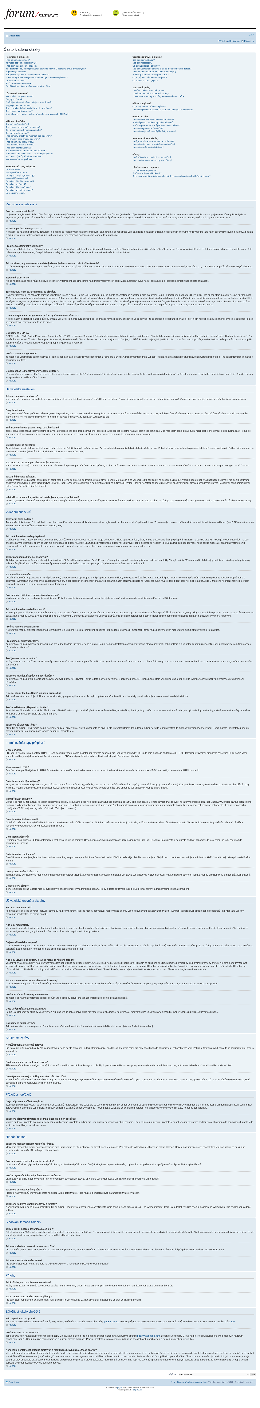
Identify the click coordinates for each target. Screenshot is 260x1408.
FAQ (223, 41)
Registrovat (234, 41)
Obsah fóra (14, 36)
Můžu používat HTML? (16, 172)
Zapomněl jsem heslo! (16, 71)
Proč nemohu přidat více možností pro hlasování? (29, 136)
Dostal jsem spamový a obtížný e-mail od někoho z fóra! (158, 96)
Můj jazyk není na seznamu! (19, 105)
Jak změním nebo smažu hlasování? (23, 139)
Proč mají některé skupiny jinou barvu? (150, 74)
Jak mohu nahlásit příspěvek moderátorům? (26, 150)
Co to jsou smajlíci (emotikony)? (20, 175)
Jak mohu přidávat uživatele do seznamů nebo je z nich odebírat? (162, 109)
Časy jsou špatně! (14, 99)
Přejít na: (172, 1374)
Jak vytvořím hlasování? (17, 133)
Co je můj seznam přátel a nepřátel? (149, 106)
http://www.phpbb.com (148, 1336)
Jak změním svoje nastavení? (19, 96)
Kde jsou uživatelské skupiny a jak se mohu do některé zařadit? (161, 69)
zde (233, 1321)
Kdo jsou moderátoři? (142, 63)
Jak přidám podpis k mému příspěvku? (24, 130)
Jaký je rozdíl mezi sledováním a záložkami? (153, 141)
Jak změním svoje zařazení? (19, 111)
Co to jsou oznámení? (16, 184)
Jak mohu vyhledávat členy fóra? (147, 128)
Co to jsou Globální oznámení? (20, 181)
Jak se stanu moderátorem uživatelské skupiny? (154, 71)
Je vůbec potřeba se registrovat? (21, 63)
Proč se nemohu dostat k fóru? (20, 142)
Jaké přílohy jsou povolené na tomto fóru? (151, 157)
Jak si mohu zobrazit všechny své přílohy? (152, 160)
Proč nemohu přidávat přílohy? (20, 145)
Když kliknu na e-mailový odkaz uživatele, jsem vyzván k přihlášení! (37, 114)
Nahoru (12, 220)
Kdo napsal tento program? (144, 170)
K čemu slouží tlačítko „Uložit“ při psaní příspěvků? (29, 153)
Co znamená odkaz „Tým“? (145, 80)
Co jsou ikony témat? (15, 193)
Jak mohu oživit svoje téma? (19, 159)
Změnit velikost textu (251, 35)
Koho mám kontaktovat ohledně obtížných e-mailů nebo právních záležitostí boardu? (171, 176)
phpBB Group (111, 1321)
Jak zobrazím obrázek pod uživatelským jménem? (29, 108)
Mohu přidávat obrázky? (17, 178)
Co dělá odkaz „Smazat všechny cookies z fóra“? (29, 86)
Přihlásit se (249, 41)
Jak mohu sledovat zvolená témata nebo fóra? (153, 144)
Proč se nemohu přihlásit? (18, 60)
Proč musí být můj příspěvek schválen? (24, 156)
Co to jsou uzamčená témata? (19, 190)
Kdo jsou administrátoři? (143, 60)
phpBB (120, 1388)
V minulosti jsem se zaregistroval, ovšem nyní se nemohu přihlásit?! (37, 77)
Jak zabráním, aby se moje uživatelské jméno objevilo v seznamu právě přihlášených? (46, 69)
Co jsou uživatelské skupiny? (146, 66)
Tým (173, 1382)
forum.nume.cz (37, 15)
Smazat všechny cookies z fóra (192, 1382)
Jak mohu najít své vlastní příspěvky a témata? (154, 131)
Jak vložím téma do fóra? (17, 124)
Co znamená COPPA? (16, 80)
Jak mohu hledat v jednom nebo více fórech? (153, 119)
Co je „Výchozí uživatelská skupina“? (149, 77)
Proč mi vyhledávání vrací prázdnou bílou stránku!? (156, 125)
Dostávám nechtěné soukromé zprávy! (150, 93)
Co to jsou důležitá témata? (18, 187)
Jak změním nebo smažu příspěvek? (23, 127)
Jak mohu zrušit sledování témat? (148, 147)
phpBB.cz (137, 1390)
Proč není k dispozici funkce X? (147, 173)
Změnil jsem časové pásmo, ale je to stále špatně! (29, 102)
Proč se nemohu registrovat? (19, 83)
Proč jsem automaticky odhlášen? (21, 66)
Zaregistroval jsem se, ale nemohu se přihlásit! (27, 74)
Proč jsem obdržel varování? (19, 148)
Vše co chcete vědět (132, 13)
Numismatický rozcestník (91, 13)
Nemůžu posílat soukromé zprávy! (148, 90)
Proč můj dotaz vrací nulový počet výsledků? (153, 122)
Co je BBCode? (13, 169)
